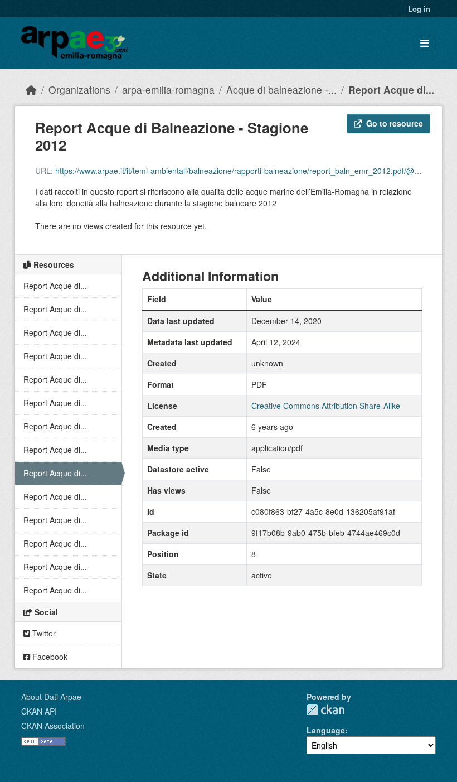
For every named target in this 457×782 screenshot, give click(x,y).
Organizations (79, 89)
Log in (419, 8)
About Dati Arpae (51, 696)
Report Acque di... (391, 89)
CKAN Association (53, 725)
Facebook (48, 656)
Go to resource (394, 123)
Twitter (43, 633)
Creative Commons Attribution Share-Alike (325, 405)
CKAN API (39, 711)
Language (326, 730)
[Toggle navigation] (424, 43)
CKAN (325, 710)
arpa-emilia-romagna (168, 89)
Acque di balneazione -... (281, 89)
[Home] (31, 89)
